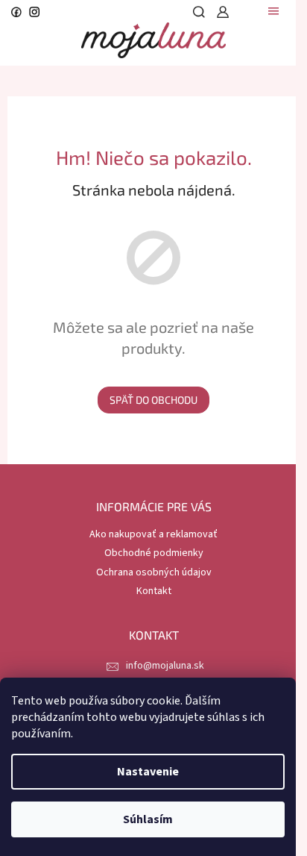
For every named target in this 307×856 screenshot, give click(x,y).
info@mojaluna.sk (165, 665)
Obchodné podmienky (153, 553)
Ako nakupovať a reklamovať (153, 534)
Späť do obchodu (153, 399)
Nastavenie (148, 771)
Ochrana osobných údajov (154, 572)
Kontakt (153, 591)
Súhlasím (148, 819)
